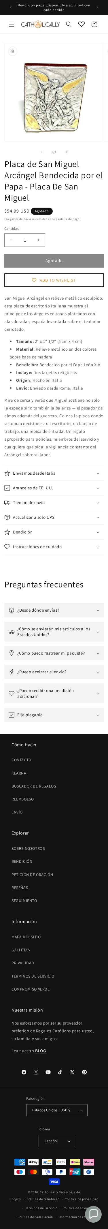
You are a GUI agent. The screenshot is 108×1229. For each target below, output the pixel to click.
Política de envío (75, 1208)
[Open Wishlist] (81, 24)
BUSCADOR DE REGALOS (34, 786)
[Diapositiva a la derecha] (66, 152)
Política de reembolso (43, 1199)
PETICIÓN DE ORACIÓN (32, 874)
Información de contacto (77, 1217)
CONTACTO (21, 759)
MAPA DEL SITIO (26, 936)
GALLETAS (21, 949)
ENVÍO (17, 812)
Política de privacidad (81, 1199)
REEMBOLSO (23, 799)
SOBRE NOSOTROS (28, 848)
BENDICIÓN (22, 861)
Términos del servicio (41, 1208)
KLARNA (19, 773)
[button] (11, 24)
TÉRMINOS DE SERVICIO (33, 976)
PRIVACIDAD (23, 962)
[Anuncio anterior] (10, 7)
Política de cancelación (35, 1217)
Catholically (49, 1192)
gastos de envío (20, 219)
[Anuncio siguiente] (97, 7)
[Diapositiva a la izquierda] (41, 152)
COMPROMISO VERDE (31, 989)
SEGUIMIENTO (24, 900)
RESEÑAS (20, 887)
